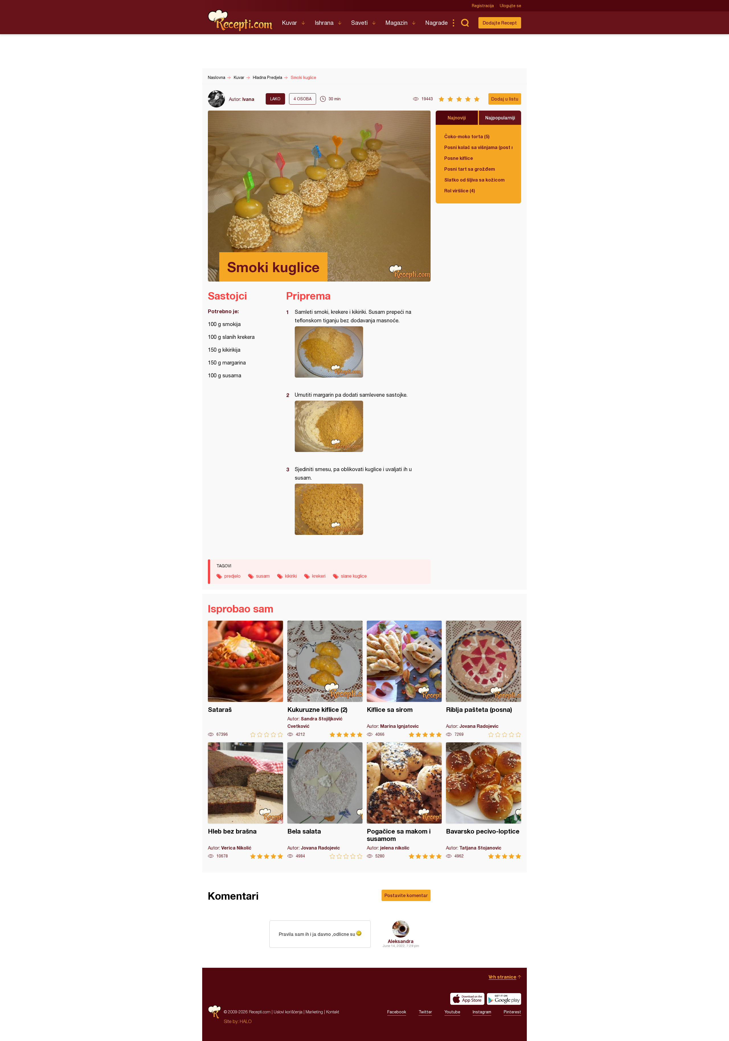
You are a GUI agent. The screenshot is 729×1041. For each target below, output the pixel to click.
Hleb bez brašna (245, 800)
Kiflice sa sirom (404, 679)
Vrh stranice (502, 976)
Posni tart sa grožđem (469, 169)
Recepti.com (240, 20)
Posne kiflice (458, 158)
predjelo (232, 575)
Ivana (248, 99)
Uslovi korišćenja (288, 1011)
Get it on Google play (504, 999)
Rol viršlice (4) (459, 190)
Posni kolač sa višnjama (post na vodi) (478, 147)
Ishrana (324, 22)
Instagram (482, 1012)
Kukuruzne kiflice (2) (325, 679)
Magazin (396, 22)
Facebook (396, 1012)
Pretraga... (465, 23)
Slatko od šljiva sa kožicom (474, 179)
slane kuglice (354, 575)
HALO (245, 1021)
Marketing (314, 1011)
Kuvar (289, 22)
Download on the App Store (467, 999)
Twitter (425, 1012)
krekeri (318, 575)
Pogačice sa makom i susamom (404, 800)
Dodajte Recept (500, 22)
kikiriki (291, 575)
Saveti (359, 22)
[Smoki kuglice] (355, 352)
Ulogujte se (510, 5)
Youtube (452, 1012)
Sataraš (245, 679)
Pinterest (512, 1012)
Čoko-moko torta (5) (467, 136)
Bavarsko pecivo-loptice (483, 800)
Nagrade (436, 22)
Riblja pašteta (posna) (483, 679)
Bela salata (325, 800)
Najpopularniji (500, 117)
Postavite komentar (406, 895)
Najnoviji (457, 117)
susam (263, 575)
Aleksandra (400, 941)
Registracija (483, 5)
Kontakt (332, 1011)
